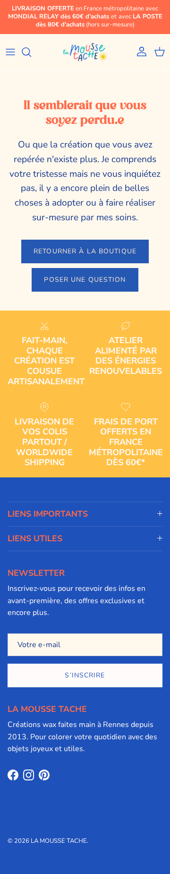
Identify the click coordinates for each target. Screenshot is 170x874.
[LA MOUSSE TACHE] (85, 52)
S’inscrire (85, 675)
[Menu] (10, 52)
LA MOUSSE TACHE (59, 841)
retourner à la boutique (85, 251)
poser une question (85, 279)
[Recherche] (31, 52)
